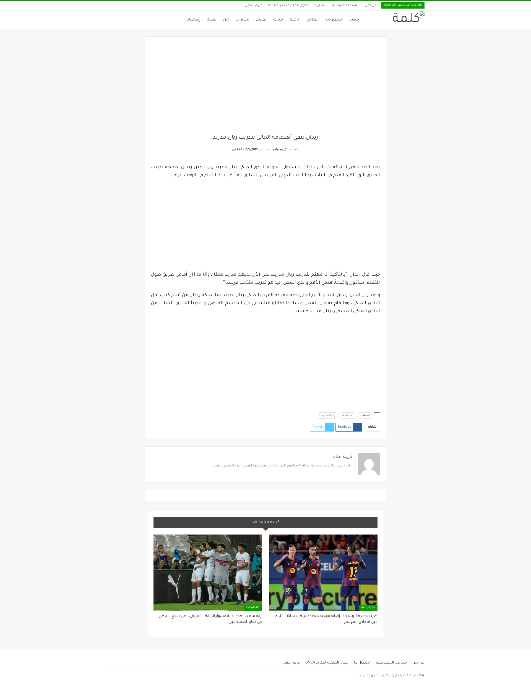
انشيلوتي (365, 415)
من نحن (371, 5)
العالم (313, 20)
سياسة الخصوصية (346, 5)
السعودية (334, 20)
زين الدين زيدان (327, 415)
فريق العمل (253, 5)
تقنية (212, 20)
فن (226, 20)
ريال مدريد (347, 415)
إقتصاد (193, 20)
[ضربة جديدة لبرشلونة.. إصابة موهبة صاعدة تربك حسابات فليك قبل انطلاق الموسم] (323, 573)
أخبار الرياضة (368, 607)
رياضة (295, 20)
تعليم (261, 20)
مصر (354, 20)
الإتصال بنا (320, 5)
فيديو (278, 20)
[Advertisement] (265, 88)
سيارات (242, 20)
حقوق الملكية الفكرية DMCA (287, 5)
